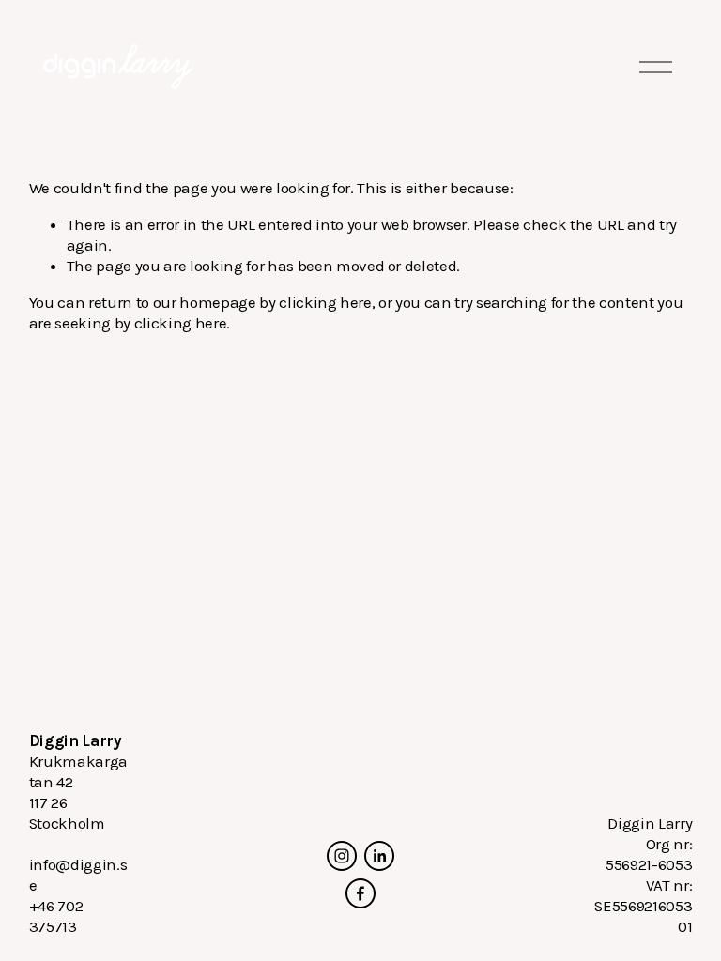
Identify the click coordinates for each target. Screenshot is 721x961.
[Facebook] (360, 893)
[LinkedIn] (379, 856)
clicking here (325, 302)
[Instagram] (342, 856)
